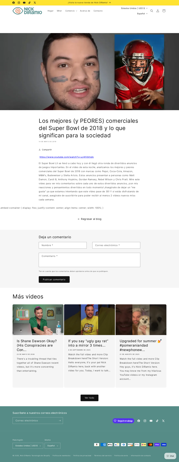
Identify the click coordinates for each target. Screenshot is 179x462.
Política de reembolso (62, 456)
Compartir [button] (47, 149)
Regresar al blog (91, 218)
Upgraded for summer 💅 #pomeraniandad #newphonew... (141, 345)
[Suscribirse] (60, 420)
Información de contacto (141, 456)
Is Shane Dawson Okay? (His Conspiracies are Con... (37, 345)
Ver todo (89, 397)
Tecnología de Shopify (40, 456)
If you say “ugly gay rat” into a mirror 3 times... (88, 343)
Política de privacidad (82, 456)
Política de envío (121, 456)
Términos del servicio (103, 456)
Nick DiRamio (25, 456)
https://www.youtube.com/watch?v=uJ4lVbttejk (67, 157)
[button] (71, 11)
